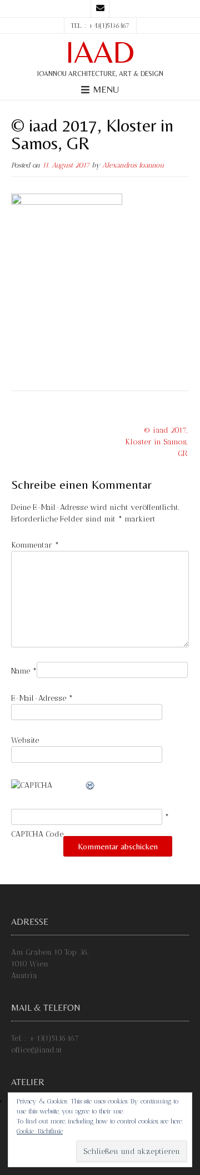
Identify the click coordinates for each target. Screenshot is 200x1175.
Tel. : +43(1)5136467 (45, 1038)
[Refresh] (90, 785)
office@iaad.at (36, 1050)
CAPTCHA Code (37, 834)
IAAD (100, 52)
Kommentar (35, 545)
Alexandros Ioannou (133, 165)
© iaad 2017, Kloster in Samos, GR (156, 442)
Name (24, 671)
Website (25, 740)
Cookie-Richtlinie (40, 1131)
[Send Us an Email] (100, 9)
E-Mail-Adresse (42, 698)
